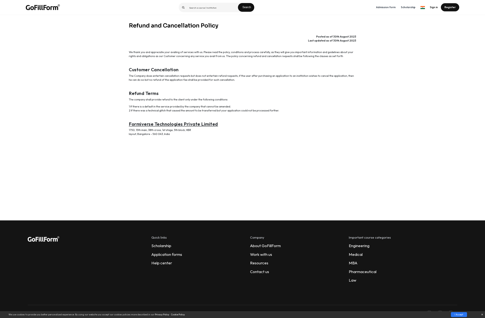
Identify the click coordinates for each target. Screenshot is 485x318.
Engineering (359, 245)
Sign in (434, 7)
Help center (161, 262)
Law (352, 280)
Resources (259, 262)
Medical (356, 254)
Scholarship (408, 7)
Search (246, 7)
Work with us (261, 254)
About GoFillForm (265, 245)
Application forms (166, 254)
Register (450, 7)
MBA (353, 262)
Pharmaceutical (362, 271)
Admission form (386, 7)
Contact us (259, 271)
